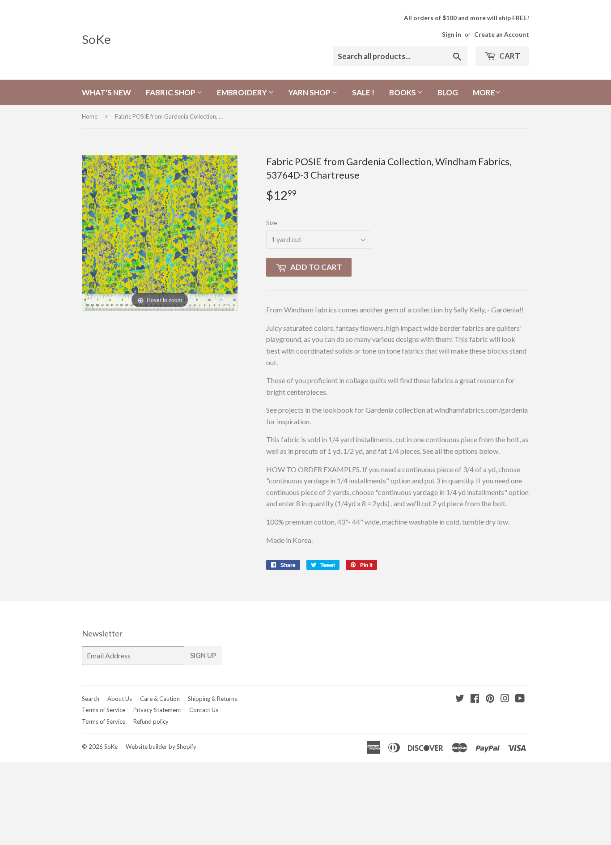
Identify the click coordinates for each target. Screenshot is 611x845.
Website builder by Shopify (161, 746)
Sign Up (203, 655)
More (484, 92)
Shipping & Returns (212, 698)
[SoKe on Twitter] (459, 699)
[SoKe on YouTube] (520, 699)
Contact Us (203, 709)
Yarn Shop (310, 92)
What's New (106, 92)
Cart (509, 55)
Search (90, 698)
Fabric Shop (171, 92)
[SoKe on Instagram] (505, 699)
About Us (119, 698)
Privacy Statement (157, 709)
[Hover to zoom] (160, 232)
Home (90, 116)
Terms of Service (103, 709)
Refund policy (151, 721)
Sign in (451, 34)
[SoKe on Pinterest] (490, 699)
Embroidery (242, 92)
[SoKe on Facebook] (474, 699)
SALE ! (363, 92)
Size (271, 222)
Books (403, 92)
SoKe (96, 39)
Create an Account (501, 34)
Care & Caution (160, 698)
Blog (447, 92)
